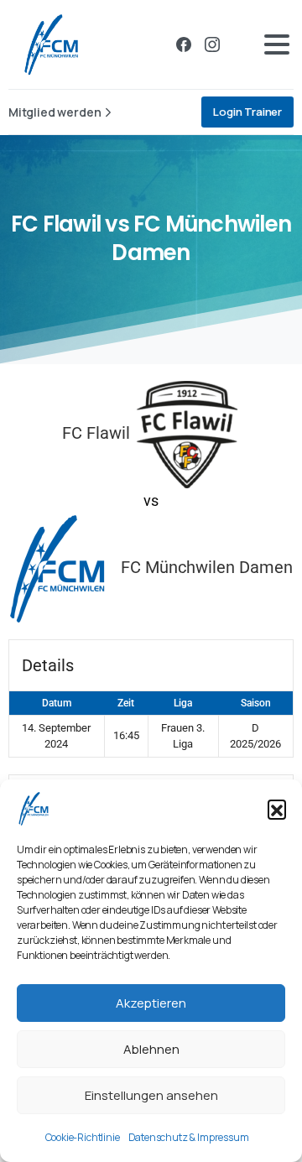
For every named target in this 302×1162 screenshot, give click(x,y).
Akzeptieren (151, 1003)
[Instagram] (212, 44)
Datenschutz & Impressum (188, 1137)
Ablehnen (151, 1049)
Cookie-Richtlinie (82, 1137)
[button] (276, 808)
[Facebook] (183, 44)
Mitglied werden (54, 112)
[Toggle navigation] (277, 44)
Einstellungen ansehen (151, 1095)
